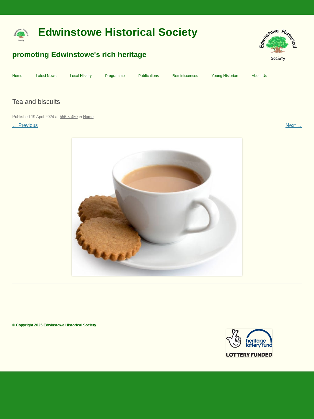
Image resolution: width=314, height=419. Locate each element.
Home (17, 76)
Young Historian (225, 76)
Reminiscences (185, 76)
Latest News (46, 76)
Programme (115, 76)
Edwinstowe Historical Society (117, 32)
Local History (81, 76)
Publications (148, 76)
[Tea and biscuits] (157, 207)
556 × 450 (69, 116)
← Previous (25, 125)
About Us (259, 76)
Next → (293, 125)
